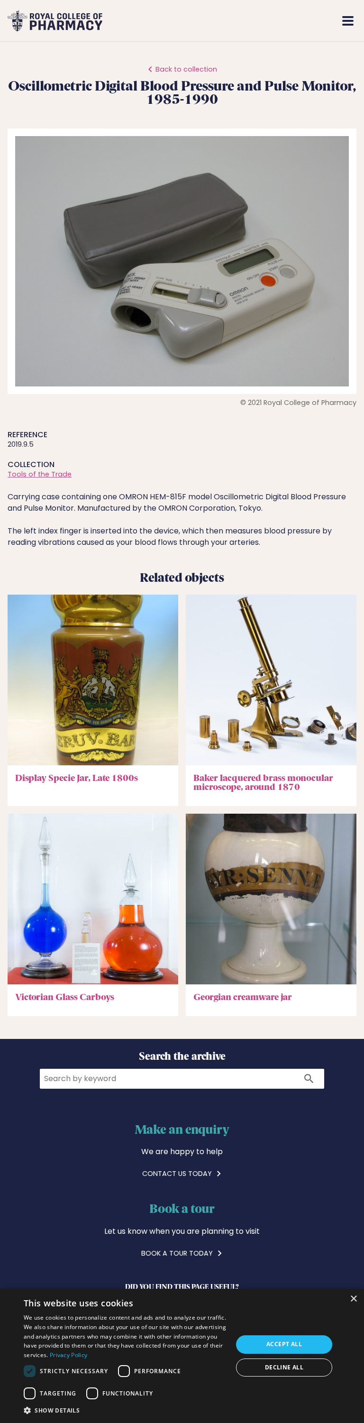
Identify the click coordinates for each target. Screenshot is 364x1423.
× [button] (353, 1299)
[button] (340, 144)
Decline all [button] (284, 1367)
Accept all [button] (284, 1344)
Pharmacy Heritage (221, 21)
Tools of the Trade (40, 474)
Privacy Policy (68, 1355)
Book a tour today (178, 1253)
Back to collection (186, 69)
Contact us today (178, 1173)
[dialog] (182, 1356)
